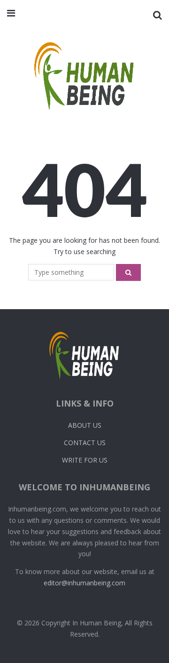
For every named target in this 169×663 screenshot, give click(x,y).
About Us (84, 425)
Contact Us (85, 442)
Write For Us (85, 459)
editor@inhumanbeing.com (84, 582)
